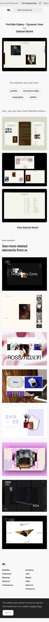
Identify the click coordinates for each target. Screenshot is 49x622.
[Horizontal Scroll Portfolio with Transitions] (24, 423)
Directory (6, 581)
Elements (6, 577)
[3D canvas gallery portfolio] (24, 496)
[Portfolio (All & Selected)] (24, 532)
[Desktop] (24, 169)
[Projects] (24, 348)
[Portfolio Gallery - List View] (24, 205)
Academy (29, 570)
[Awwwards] (9, 10)
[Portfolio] (24, 386)
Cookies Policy (36, 606)
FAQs (27, 581)
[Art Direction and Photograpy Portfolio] (24, 311)
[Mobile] (24, 133)
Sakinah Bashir (24, 31)
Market (28, 577)
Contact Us (30, 589)
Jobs (27, 574)
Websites (6, 570)
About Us (29, 585)
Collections (6, 574)
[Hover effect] (24, 274)
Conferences (7, 585)
